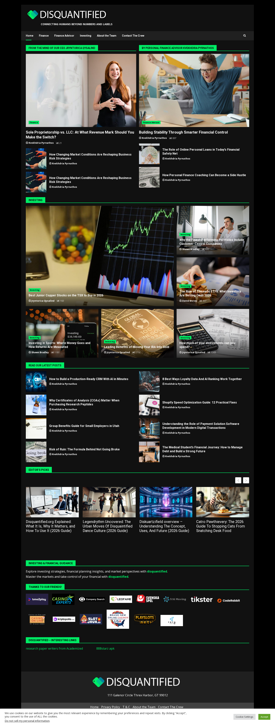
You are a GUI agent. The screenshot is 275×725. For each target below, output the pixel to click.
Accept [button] (264, 716)
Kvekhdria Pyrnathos (41, 142)
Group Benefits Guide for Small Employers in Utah (36, 428)
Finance (44, 35)
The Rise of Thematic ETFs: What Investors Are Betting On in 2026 (210, 293)
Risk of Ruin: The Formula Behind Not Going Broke (36, 452)
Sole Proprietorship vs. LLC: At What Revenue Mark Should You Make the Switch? (81, 90)
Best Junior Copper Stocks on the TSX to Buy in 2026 (100, 256)
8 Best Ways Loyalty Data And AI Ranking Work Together (149, 381)
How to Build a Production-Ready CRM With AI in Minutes (36, 381)
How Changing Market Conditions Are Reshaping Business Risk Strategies (36, 158)
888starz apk (105, 648)
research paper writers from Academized (54, 648)
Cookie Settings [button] (244, 716)
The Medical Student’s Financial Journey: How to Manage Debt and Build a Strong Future (149, 452)
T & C (126, 707)
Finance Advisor (64, 35)
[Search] (244, 35)
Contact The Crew (133, 35)
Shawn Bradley (191, 249)
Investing (85, 35)
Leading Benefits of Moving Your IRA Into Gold (137, 333)
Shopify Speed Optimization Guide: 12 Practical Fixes (149, 405)
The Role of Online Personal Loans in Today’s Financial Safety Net (149, 153)
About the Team (106, 35)
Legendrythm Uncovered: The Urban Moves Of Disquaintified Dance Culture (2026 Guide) (51, 526)
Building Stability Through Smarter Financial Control (194, 90)
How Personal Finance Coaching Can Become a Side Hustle (149, 177)
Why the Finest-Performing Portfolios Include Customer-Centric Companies (211, 242)
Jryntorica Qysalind (42, 300)
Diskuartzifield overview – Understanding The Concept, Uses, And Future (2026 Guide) (107, 526)
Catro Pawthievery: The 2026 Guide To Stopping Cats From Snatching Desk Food (163, 526)
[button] (246, 480)
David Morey (189, 300)
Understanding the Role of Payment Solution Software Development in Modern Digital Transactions (149, 428)
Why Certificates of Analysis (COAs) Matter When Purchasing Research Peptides (36, 405)
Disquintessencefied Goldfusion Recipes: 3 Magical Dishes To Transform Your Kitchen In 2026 (222, 526)
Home (29, 35)
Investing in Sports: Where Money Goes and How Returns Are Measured (59, 345)
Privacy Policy (110, 707)
